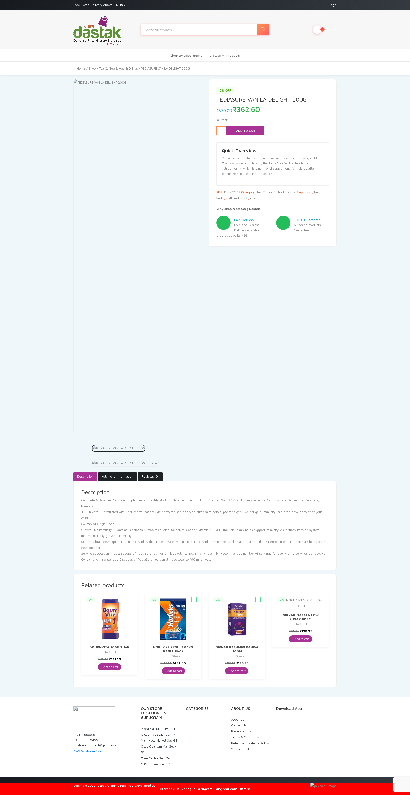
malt (229, 198)
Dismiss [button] (245, 789)
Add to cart (246, 131)
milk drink (241, 198)
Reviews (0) (150, 476)
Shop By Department (186, 55)
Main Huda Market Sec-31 (159, 740)
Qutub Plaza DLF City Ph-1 (159, 734)
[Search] (263, 29)
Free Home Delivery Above (99, 5)
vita (253, 198)
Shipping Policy (242, 749)
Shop (92, 68)
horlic (220, 198)
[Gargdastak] (97, 29)
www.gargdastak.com (88, 750)
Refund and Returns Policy (250, 743)
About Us (237, 719)
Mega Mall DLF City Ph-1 (158, 728)
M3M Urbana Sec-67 (155, 764)
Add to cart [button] (110, 667)
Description (85, 476)
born (309, 192)
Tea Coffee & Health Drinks (118, 68)
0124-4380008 (84, 735)
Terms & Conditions (245, 737)
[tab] (85, 476)
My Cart (329, 29)
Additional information (117, 476)
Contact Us (239, 725)
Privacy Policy (241, 731)
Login (333, 5)
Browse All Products (225, 55)
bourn (318, 192)
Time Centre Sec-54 (155, 758)
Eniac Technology (168, 785)
